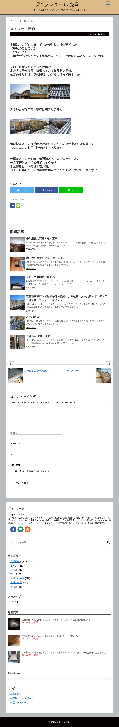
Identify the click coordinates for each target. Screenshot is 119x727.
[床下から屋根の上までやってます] (17, 264)
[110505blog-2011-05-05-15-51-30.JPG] (40, 98)
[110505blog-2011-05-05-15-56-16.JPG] (20, 132)
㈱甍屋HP (15, 694)
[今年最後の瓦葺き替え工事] (17, 244)
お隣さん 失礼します (38, 336)
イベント (15, 565)
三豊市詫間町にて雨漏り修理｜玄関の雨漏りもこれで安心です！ (51, 636)
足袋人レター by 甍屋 (57, 4)
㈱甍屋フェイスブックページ (25, 698)
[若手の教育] (17, 323)
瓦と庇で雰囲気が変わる (40, 277)
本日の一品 (16, 582)
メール (15, 443)
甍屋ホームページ (19, 702)
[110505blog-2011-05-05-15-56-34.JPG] (39, 132)
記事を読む (31, 249)
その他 (13, 587)
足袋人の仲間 (17, 578)
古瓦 (12, 574)
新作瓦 (13, 570)
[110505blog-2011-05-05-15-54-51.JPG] (60, 98)
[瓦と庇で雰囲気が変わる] (17, 283)
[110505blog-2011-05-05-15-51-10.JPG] (20, 98)
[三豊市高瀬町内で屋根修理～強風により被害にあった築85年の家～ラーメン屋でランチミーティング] (17, 302)
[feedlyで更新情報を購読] (18, 205)
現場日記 (104, 34)
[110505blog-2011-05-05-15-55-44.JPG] (60, 132)
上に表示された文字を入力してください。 (32, 471)
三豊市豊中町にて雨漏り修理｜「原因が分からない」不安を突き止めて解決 (56, 620)
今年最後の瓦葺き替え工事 (41, 238)
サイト (13, 454)
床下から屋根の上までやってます (45, 257)
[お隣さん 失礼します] (17, 342)
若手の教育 (32, 316)
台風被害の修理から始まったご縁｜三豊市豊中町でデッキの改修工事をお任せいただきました (64, 652)
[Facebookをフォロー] (12, 205)
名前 (14, 433)
